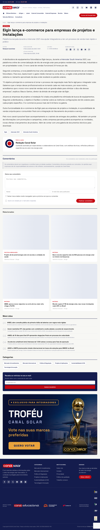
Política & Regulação (45, 363)
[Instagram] (77, 7)
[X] (82, 7)
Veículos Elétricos (8, 17)
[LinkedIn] (91, 7)
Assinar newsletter (50, 387)
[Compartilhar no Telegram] (81, 49)
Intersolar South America (71, 59)
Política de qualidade (63, 477)
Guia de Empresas (50, 13)
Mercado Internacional (29, 363)
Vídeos (66, 13)
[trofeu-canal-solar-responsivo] (50, 424)
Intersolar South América (30, 132)
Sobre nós (60, 468)
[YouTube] (86, 7)
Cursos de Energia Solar (88, 15)
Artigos (21, 13)
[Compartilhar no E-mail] (85, 49)
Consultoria (18, 17)
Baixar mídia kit (85, 477)
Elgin (5, 132)
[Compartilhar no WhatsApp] (66, 49)
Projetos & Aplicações (61, 363)
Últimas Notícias (11, 13)
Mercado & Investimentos (11, 363)
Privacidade (60, 474)
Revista (60, 13)
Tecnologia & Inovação (10, 367)
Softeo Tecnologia (92, 526)
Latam (28, 13)
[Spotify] (95, 7)
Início (4, 22)
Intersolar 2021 (15, 132)
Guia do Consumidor (37, 13)
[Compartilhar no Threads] (89, 49)
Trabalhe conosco (62, 480)
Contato (59, 471)
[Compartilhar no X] (77, 49)
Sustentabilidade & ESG (78, 363)
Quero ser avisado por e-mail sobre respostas (22, 201)
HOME (3, 13)
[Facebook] (73, 7)
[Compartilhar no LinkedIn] (70, 49)
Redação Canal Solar (9, 49)
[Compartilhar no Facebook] (74, 49)
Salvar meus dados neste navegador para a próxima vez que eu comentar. (32, 196)
